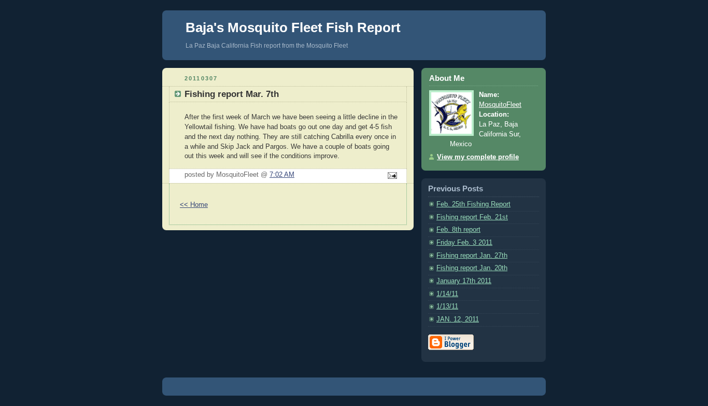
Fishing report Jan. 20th (471, 268)
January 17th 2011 (463, 281)
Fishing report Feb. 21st (472, 217)
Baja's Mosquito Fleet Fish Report (293, 27)
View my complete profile (478, 157)
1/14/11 (447, 294)
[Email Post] (391, 176)
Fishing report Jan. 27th (471, 255)
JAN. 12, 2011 (457, 319)
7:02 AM (282, 174)
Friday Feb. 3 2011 (464, 242)
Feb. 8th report (458, 229)
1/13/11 (447, 306)
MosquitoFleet (500, 104)
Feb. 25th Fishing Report (473, 204)
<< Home (194, 204)
